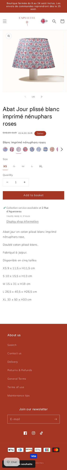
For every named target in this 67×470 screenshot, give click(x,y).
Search (12, 345)
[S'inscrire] (55, 419)
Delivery (12, 361)
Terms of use (15, 387)
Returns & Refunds (19, 370)
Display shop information (23, 221)
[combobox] (44, 21)
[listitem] (5, 150)
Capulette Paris (37, 463)
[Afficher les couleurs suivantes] (61, 149)
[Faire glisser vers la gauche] (25, 97)
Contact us (14, 353)
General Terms (16, 378)
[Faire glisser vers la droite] (42, 97)
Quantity (8, 174)
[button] (5, 21)
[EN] (44, 21)
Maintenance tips (18, 395)
